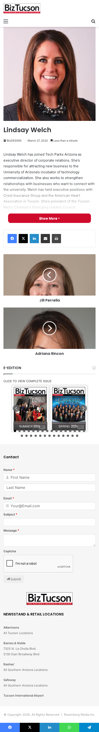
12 (65, 431)
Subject (9, 514)
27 (68, 436)
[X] (23, 238)
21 (40, 436)
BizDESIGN (14, 140)
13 (70, 431)
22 (45, 436)
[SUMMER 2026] (30, 408)
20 (36, 436)
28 (72, 436)
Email (7, 498)
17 (22, 436)
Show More (48, 218)
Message (10, 530)
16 (84, 431)
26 (63, 436)
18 (26, 436)
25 (59, 436)
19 (31, 436)
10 (56, 431)
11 (61, 431)
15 (79, 431)
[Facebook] (12, 238)
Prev (16, 408)
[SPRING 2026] (69, 408)
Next (83, 408)
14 (75, 431)
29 (77, 436)
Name (7, 470)
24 (54, 436)
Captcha (9, 551)
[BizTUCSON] (21, 8)
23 (49, 436)
